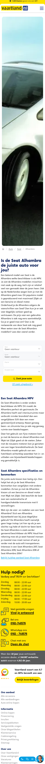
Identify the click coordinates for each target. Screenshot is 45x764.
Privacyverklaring (10, 740)
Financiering (7, 716)
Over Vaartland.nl (10, 753)
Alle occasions (8, 696)
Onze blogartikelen (10, 730)
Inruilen (5, 720)
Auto (11, 249)
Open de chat (20, 644)
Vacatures (6, 760)
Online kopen (8, 713)
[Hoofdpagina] (3, 249)
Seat (19, 249)
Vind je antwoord (22, 613)
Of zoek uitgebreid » (22, 384)
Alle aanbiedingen (10, 700)
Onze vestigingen (10, 756)
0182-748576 (18, 623)
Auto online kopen (10, 703)
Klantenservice (8, 733)
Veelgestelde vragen (11, 726)
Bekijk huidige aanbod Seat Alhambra (20, 558)
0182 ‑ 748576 (19, 633)
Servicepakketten (10, 723)
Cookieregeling (8, 736)
